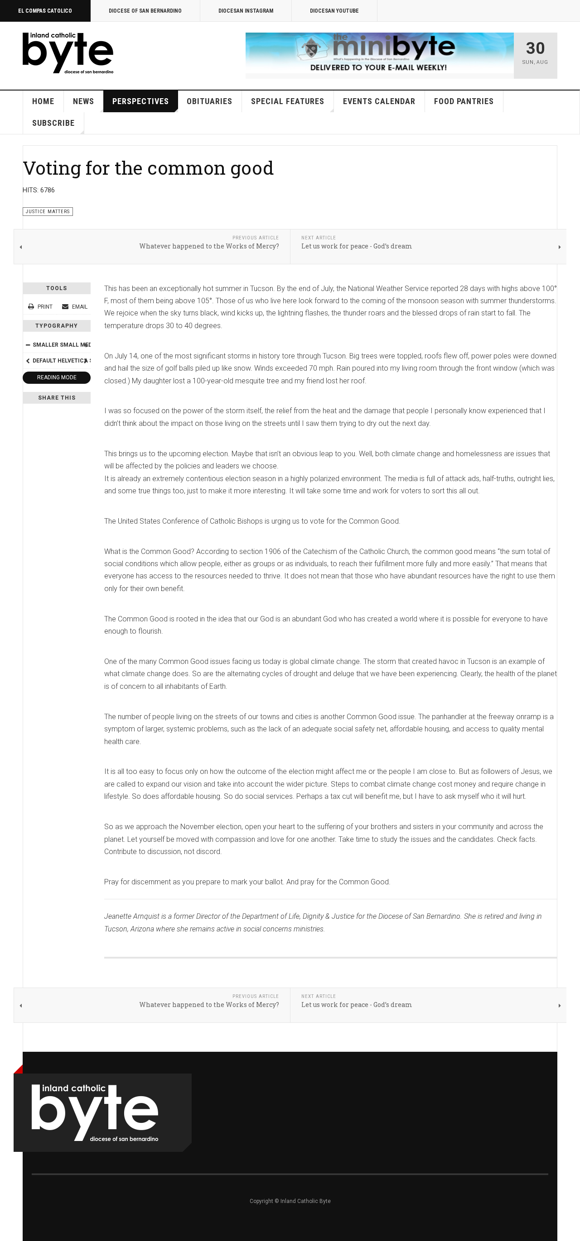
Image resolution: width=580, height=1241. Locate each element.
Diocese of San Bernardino (145, 11)
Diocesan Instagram (245, 11)
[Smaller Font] (28, 345)
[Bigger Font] (86, 345)
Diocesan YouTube (334, 11)
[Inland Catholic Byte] (68, 53)
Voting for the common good (148, 167)
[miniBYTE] (380, 53)
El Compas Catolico (45, 11)
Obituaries (209, 101)
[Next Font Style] (86, 361)
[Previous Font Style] (28, 361)
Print (45, 307)
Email (79, 307)
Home (43, 101)
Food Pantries (464, 101)
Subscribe (53, 123)
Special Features (287, 101)
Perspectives (140, 101)
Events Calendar (379, 101)
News (83, 101)
